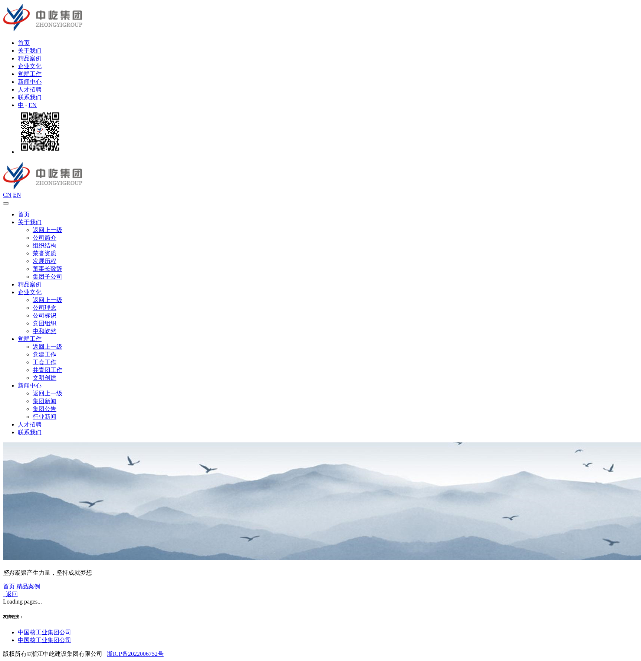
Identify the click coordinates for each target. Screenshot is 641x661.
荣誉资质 (44, 253)
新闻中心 (30, 82)
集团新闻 (44, 401)
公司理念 (44, 308)
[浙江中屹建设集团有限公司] (43, 30)
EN (33, 105)
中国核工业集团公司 (44, 632)
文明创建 (44, 378)
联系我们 (30, 97)
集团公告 (44, 409)
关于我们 (30, 50)
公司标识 (44, 315)
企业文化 (30, 66)
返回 (10, 594)
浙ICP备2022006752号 (135, 654)
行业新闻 (44, 416)
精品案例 (30, 58)
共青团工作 (47, 370)
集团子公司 (47, 276)
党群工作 (30, 74)
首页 (24, 43)
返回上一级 (47, 230)
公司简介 (44, 238)
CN (7, 195)
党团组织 (44, 323)
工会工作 (44, 362)
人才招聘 (30, 89)
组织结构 (44, 245)
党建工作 (44, 354)
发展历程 (44, 261)
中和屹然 (44, 331)
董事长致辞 (47, 269)
